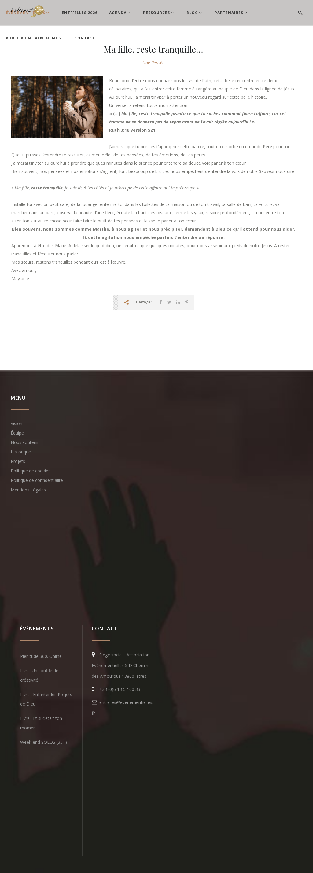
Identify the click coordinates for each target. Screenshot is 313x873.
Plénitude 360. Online (41, 656)
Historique (21, 452)
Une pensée (153, 62)
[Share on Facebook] (161, 302)
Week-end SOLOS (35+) (43, 742)
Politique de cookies (30, 471)
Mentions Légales (28, 490)
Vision (16, 423)
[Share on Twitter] (169, 302)
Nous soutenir (25, 442)
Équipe (17, 433)
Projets (18, 461)
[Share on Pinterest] (186, 302)
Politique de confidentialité (37, 480)
